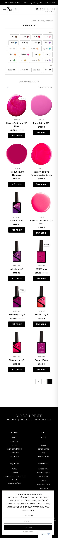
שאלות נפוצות (44, 476)
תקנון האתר (43, 488)
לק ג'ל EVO (15, 441)
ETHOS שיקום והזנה (14, 449)
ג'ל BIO (14, 437)
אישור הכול (28, 527)
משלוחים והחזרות (43, 484)
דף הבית (43, 437)
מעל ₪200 (11, 70)
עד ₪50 (48, 70)
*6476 (14, 469)
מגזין (43, 453)
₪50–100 (36, 70)
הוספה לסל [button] (41, 132)
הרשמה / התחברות (43, 472)
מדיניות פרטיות (28, 532)
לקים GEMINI (14, 453)
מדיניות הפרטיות (28, 510)
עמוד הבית (49, 21)
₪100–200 (24, 70)
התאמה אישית (28, 515)
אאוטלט (43, 445)
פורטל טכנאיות (43, 456)
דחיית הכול (28, 521)
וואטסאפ (14, 472)
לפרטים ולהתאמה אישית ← (12, 2)
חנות (43, 441)
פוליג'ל (14, 445)
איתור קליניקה (43, 469)
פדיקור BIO (15, 456)
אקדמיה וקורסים (43, 449)
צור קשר (44, 480)
